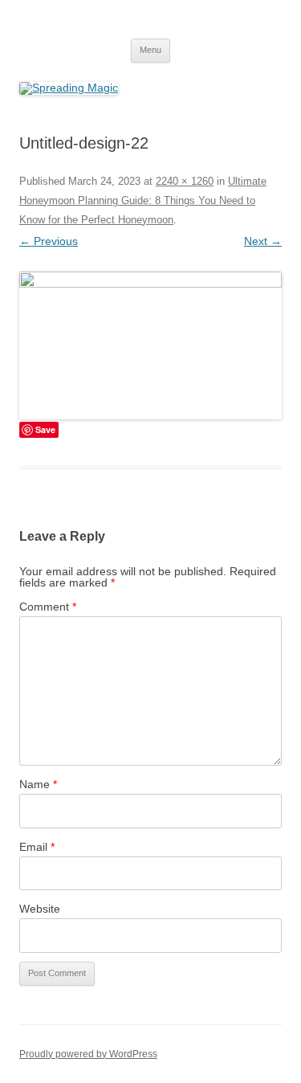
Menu (150, 50)
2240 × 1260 (185, 181)
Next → (263, 241)
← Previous (48, 241)
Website (39, 908)
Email (37, 846)
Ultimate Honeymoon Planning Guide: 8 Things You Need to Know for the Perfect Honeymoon (142, 200)
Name (38, 784)
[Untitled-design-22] (150, 345)
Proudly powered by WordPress (88, 1054)
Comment (47, 606)
